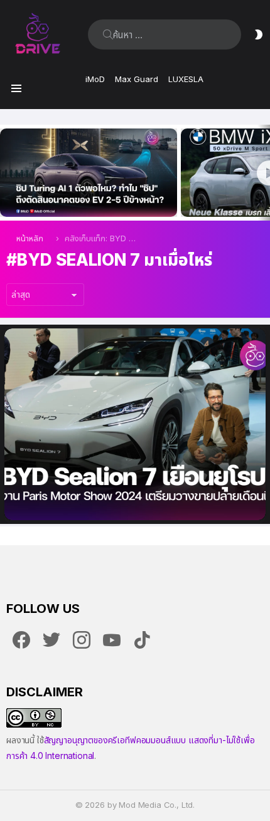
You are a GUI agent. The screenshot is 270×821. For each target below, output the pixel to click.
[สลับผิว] (259, 34)
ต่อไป (263, 173)
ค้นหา (108, 34)
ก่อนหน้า (6, 173)
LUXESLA (185, 79)
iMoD (95, 79)
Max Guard (136, 79)
